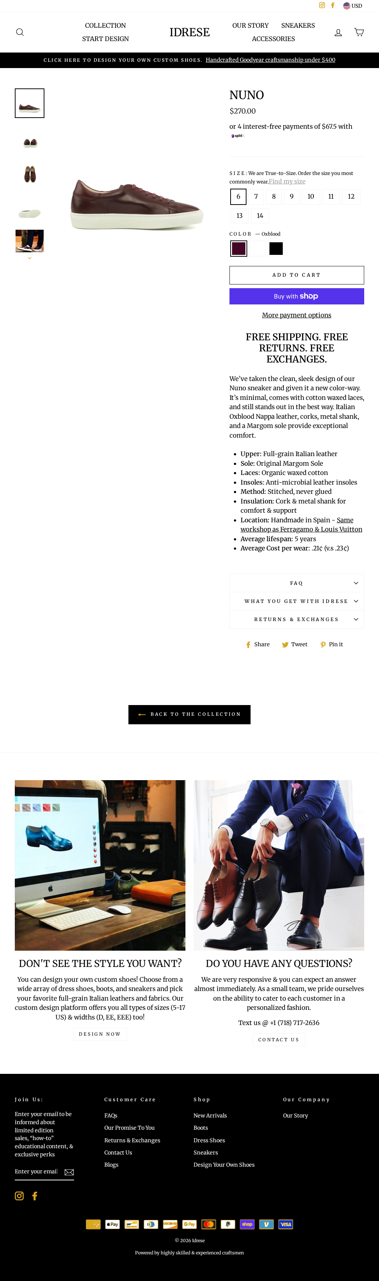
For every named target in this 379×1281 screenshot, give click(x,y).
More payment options (296, 315)
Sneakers (298, 25)
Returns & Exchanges (296, 619)
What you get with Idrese (297, 601)
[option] (189, 60)
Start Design (105, 39)
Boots (201, 1128)
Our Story (250, 25)
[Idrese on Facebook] (34, 1195)
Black (276, 248)
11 (331, 196)
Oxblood (239, 248)
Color (255, 234)
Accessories (273, 39)
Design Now (100, 1034)
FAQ (296, 583)
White (257, 248)
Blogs (111, 1165)
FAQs (110, 1115)
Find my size (287, 181)
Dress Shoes (209, 1140)
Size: (291, 177)
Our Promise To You (129, 1128)
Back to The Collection (194, 714)
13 (240, 216)
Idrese (190, 32)
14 (260, 216)
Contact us (279, 1039)
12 (351, 196)
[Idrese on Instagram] (19, 1195)
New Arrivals (210, 1115)
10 (311, 196)
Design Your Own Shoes (224, 1165)
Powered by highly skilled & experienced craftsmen (189, 1252)
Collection (105, 25)
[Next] (29, 256)
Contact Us (118, 1152)
